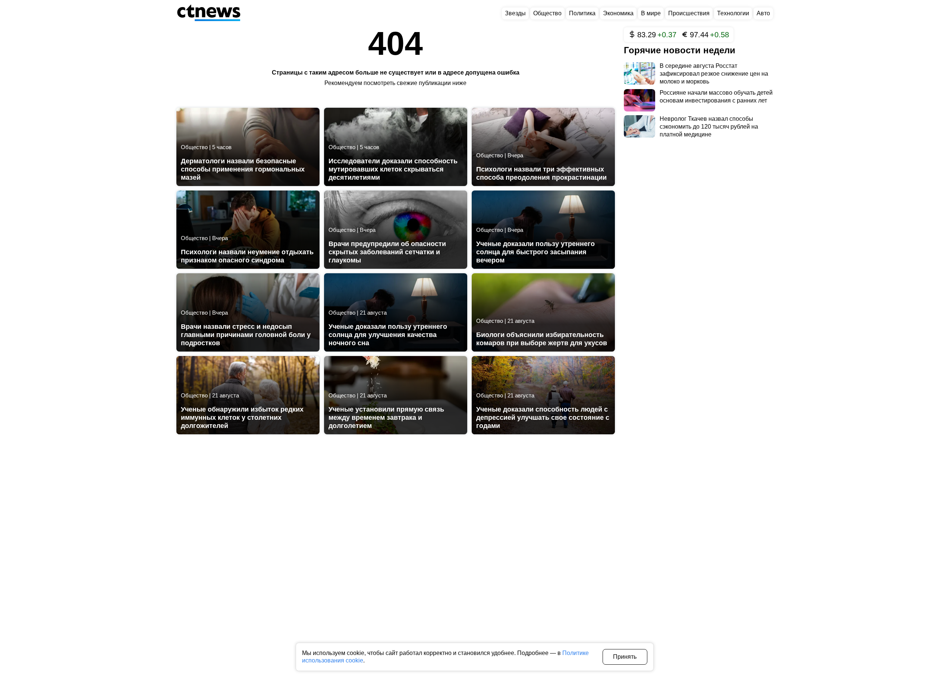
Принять (625, 657)
